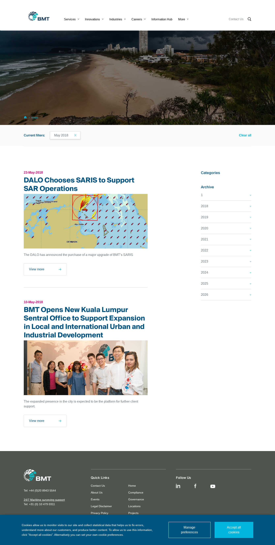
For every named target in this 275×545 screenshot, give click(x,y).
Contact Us (236, 19)
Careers (136, 19)
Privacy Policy (99, 513)
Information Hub (161, 19)
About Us (96, 492)
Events (95, 499)
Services (70, 19)
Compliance (135, 492)
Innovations (92, 19)
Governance (136, 499)
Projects (133, 513)
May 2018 (61, 135)
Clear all (245, 135)
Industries (115, 19)
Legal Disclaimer (101, 506)
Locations (134, 506)
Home (132, 485)
